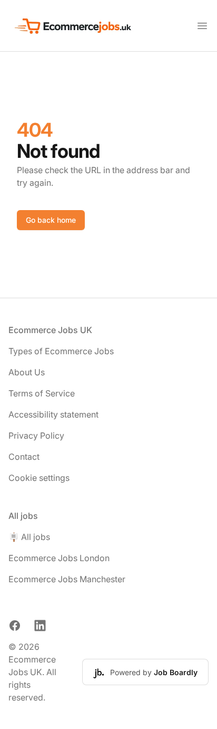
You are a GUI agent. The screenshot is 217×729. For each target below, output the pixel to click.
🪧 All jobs (29, 537)
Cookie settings (39, 477)
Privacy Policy (36, 435)
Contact (24, 456)
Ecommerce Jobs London (59, 558)
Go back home (51, 219)
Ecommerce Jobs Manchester (66, 579)
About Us (26, 372)
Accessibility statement (53, 414)
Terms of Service (41, 393)
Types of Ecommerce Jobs (61, 351)
